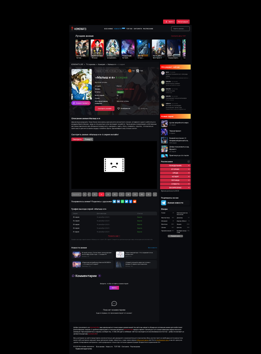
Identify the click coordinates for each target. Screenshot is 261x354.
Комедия (101, 64)
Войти (114, 288)
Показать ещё (114, 236)
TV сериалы (90, 64)
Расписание (148, 29)
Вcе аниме (108, 29)
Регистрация (183, 22)
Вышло (122, 71)
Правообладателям (84, 349)
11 (148, 194)
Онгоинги (138, 29)
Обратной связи (142, 340)
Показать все (175, 236)
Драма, (132, 89)
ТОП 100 (129, 29)
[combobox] (180, 28)
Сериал (98, 71)
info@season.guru (162, 340)
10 (142, 194)
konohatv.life (77, 64)
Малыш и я (112, 64)
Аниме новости (174, 202)
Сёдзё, (126, 89)
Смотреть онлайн (104, 108)
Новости (119, 29)
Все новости (152, 248)
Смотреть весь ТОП (178, 36)
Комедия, (120, 89)
